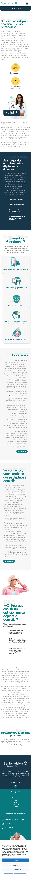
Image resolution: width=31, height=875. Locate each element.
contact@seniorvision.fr (11, 823)
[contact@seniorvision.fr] (3, 824)
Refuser (15, 865)
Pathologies (15, 798)
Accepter (15, 860)
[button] (28, 842)
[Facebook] (15, 786)
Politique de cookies (8, 873)
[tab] (15, 199)
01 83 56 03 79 (9, 828)
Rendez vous (15, 804)
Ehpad (15, 800)
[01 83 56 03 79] (3, 828)
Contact (15, 806)
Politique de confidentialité (20, 873)
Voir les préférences (15, 869)
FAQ (15, 802)
